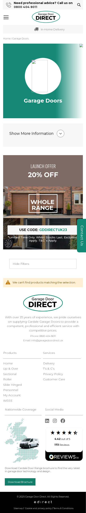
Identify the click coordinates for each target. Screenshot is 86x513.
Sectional (9, 374)
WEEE (8, 400)
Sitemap (18, 508)
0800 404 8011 (25, 7)
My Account (12, 395)
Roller (7, 379)
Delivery (48, 363)
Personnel (10, 390)
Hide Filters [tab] (21, 264)
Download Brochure (20, 481)
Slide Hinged (12, 384)
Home (7, 38)
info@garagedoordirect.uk (47, 340)
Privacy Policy (53, 374)
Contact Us (82, 235)
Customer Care (54, 379)
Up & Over (10, 368)
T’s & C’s (48, 368)
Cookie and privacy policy (38, 508)
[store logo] (46, 17)
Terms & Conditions (63, 508)
